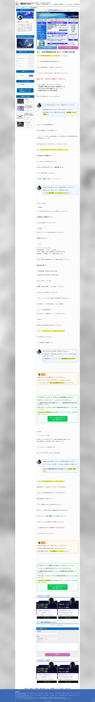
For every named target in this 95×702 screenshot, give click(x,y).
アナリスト (66, 4)
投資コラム (71, 4)
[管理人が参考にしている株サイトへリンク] (25, 47)
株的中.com (26, 688)
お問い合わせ (68, 688)
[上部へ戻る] (93, 700)
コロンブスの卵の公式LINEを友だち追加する (58, 418)
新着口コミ (39, 4)
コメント (39, 641)
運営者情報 (77, 4)
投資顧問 (55, 4)
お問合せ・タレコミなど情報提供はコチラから (25, 90)
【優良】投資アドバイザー (47, 4)
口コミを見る (68, 47)
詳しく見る (47, 617)
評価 (38, 636)
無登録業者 (61, 4)
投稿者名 (39, 631)
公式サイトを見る (47, 47)
